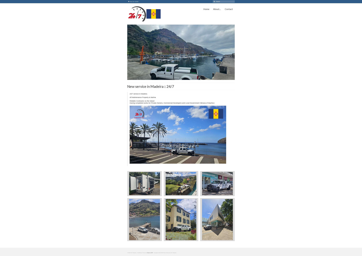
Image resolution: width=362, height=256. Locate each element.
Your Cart (134, 1)
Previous (125, 52)
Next (236, 52)
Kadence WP (150, 252)
